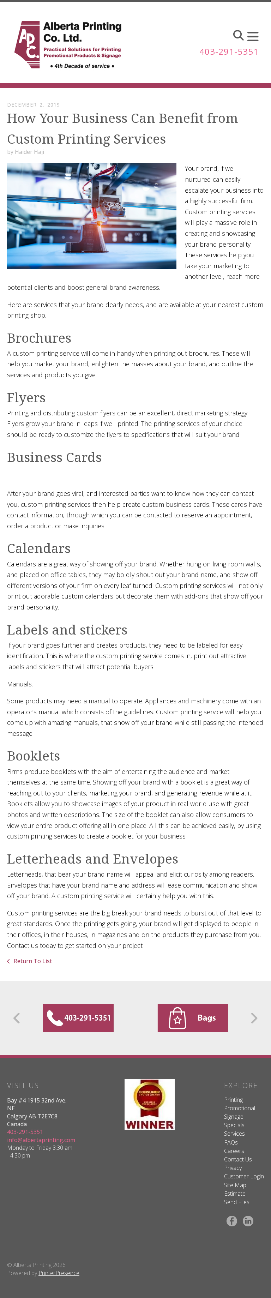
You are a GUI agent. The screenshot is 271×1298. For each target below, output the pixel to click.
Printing (233, 1100)
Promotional (239, 1108)
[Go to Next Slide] (253, 1018)
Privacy (233, 1168)
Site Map (235, 1185)
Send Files (236, 1202)
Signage (233, 1116)
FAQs (231, 1142)
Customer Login (244, 1176)
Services (234, 1133)
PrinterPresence (58, 1273)
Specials (234, 1125)
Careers (234, 1151)
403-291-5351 (229, 51)
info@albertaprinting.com (41, 1140)
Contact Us (238, 1159)
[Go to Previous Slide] (17, 1018)
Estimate (235, 1193)
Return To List (32, 961)
